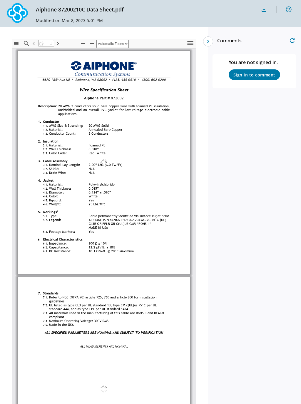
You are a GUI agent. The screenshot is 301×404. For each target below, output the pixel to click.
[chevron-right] (208, 41)
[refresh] (292, 40)
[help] (288, 9)
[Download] (263, 9)
